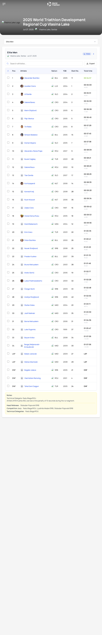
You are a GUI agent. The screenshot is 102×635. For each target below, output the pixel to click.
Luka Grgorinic (30, 329)
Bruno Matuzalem (31, 264)
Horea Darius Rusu (31, 216)
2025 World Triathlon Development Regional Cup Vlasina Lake (54, 22)
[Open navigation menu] (3, 3)
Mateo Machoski (31, 362)
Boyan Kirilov (29, 337)
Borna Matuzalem (31, 321)
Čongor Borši (29, 289)
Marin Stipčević (30, 110)
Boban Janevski (30, 354)
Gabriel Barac (29, 102)
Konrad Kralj (29, 191)
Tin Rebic (28, 126)
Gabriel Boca (29, 167)
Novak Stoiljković (31, 248)
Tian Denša (28, 175)
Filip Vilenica (29, 118)
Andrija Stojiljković (31, 297)
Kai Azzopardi (29, 183)
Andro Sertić (29, 272)
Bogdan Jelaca (30, 370)
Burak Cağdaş (29, 159)
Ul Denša (27, 94)
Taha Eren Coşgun (31, 386)
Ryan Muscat (29, 199)
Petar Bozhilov (30, 240)
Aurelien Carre (30, 86)
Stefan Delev (29, 305)
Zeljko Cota (29, 208)
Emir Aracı (28, 232)
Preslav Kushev (30, 256)
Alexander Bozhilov (31, 78)
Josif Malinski (29, 313)
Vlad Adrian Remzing (32, 378)
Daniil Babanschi (30, 224)
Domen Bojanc (30, 143)
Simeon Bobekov (31, 135)
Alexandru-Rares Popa (33, 151)
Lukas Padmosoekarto (33, 281)
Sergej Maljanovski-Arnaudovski (32, 345)
